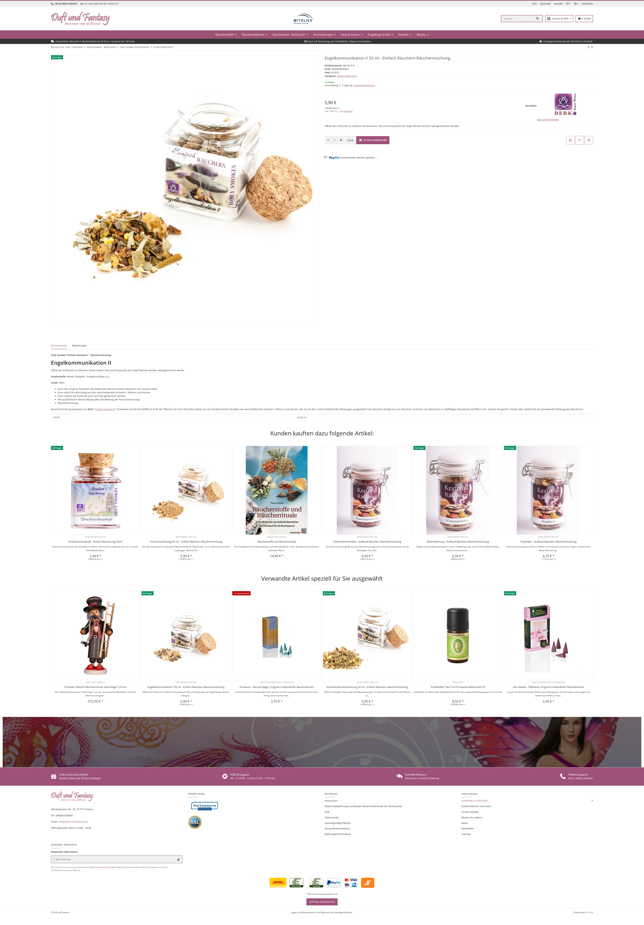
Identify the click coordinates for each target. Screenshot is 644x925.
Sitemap (466, 834)
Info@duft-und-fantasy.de (73, 821)
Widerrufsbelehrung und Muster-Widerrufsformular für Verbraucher (363, 806)
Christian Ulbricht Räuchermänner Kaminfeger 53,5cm (95, 687)
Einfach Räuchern (347, 76)
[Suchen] (538, 19)
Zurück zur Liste (61, 47)
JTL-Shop (589, 912)
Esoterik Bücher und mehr (476, 806)
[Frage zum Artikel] (589, 140)
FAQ (534, 3)
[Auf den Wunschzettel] (579, 140)
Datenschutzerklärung (99, 867)
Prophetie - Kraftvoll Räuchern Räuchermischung (549, 541)
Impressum (331, 800)
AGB (327, 812)
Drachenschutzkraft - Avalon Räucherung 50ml (95, 541)
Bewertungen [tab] (79, 345)
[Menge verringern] (328, 140)
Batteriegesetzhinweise (338, 834)
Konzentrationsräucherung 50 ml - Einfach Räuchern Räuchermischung (367, 687)
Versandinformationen (337, 828)
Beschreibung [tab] (59, 345)
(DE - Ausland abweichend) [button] (362, 85)
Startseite (545, 3)
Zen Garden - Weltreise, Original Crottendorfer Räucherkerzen (548, 687)
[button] (568, 3)
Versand (348, 111)
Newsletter (468, 828)
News (465, 823)
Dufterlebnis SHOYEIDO (475, 800)
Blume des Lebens (472, 817)
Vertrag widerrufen (322, 901)
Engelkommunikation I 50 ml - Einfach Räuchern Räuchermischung (186, 687)
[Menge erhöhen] (341, 140)
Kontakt (558, 3)
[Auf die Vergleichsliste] (570, 140)
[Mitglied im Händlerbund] (304, 18)
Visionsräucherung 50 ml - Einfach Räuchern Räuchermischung (186, 541)
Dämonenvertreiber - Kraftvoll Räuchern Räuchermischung (367, 541)
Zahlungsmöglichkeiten (338, 823)
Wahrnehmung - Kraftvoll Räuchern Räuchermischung (458, 541)
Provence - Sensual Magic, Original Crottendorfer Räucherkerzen (277, 687)
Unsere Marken (470, 812)
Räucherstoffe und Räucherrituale (276, 541)
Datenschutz (332, 817)
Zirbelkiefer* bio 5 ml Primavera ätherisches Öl (458, 687)
